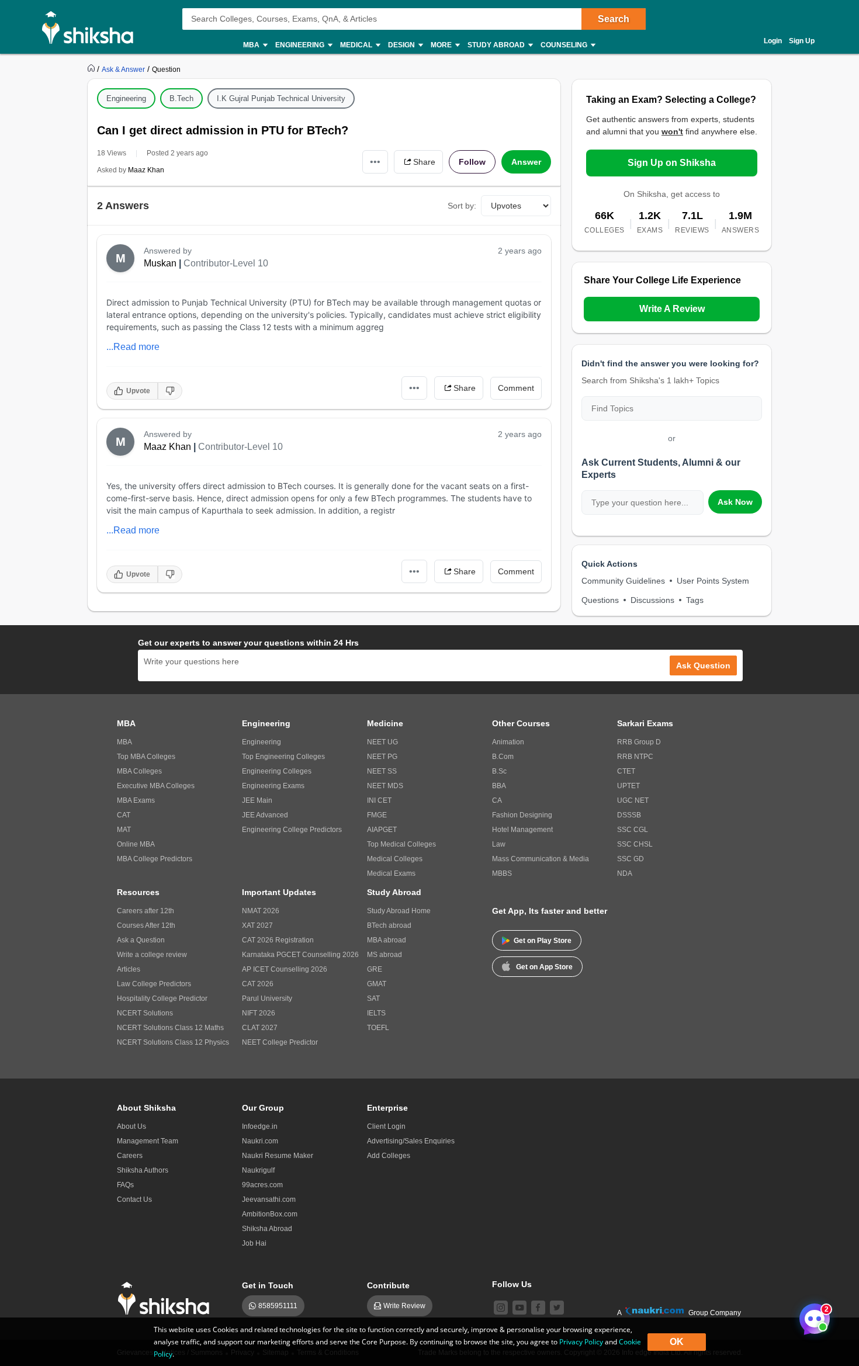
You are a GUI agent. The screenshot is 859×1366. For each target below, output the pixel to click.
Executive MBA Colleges (156, 786)
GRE (374, 969)
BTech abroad (389, 925)
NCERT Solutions (145, 1013)
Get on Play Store (542, 941)
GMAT (376, 984)
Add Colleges (388, 1156)
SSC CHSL (635, 844)
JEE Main (257, 800)
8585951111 (277, 1305)
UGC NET (633, 800)
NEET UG (382, 742)
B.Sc (499, 771)
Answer (526, 162)
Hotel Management (522, 830)
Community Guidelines (623, 580)
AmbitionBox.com (269, 1214)
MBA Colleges (139, 771)
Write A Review (672, 309)
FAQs (125, 1185)
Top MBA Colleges (146, 757)
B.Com (503, 757)
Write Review (404, 1305)
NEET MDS (385, 786)
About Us (131, 1126)
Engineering (126, 98)
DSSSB (629, 815)
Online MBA (136, 844)
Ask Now (735, 502)
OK (677, 1342)
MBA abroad (386, 940)
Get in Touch (267, 1285)
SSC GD (630, 859)
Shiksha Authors (142, 1170)
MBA (124, 742)
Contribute (388, 1285)
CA (497, 800)
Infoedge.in (260, 1126)
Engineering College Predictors (292, 830)
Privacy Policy (581, 1342)
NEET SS (382, 771)
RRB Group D (639, 742)
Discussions (652, 600)
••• (375, 162)
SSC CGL (632, 830)
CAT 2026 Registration (278, 940)
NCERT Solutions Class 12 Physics (173, 1042)
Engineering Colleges (276, 771)
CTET (626, 771)
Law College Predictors (154, 984)
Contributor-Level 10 (225, 263)
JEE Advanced (265, 815)
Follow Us (512, 1284)
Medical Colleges (394, 859)
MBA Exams (136, 800)
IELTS (376, 1013)
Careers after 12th (145, 911)
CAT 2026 (257, 984)
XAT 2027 (257, 925)
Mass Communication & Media (540, 859)
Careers (130, 1156)
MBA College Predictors (154, 859)
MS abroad (384, 955)
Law (498, 844)
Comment (516, 388)
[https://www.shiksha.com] (92, 69)
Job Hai (254, 1243)
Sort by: (462, 205)
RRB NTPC (635, 757)
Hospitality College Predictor (162, 998)
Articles (128, 969)
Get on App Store (544, 967)
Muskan (160, 263)
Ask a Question (141, 940)
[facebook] (538, 1308)
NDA (624, 873)
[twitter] (556, 1308)
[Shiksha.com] (92, 27)
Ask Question (703, 665)
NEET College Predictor (280, 1042)
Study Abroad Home (399, 911)
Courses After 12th (146, 925)
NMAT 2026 (260, 911)
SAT (373, 998)
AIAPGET (382, 830)
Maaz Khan (146, 170)
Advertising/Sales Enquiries (411, 1141)
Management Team (147, 1141)
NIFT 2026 (258, 1013)
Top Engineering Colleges (283, 757)
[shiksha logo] (167, 1298)
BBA (499, 786)
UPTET (628, 786)
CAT (123, 815)
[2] (811, 1315)
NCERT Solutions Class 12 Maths (170, 1028)
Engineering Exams (273, 786)
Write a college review (152, 955)
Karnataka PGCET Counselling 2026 (300, 955)
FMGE (377, 815)
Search (613, 19)
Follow (472, 162)
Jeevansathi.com (269, 1199)
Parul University (267, 998)
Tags (695, 600)
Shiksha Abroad (267, 1229)
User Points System (713, 580)
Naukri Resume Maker (277, 1156)
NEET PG (382, 757)
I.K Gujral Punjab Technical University (281, 98)
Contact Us (134, 1199)
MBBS (502, 873)
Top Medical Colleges (401, 844)
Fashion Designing (522, 815)
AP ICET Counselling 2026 (284, 969)
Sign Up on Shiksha (672, 163)
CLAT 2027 (260, 1028)
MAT (124, 830)
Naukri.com (260, 1141)
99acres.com (262, 1185)
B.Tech (181, 98)
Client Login (386, 1126)
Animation (508, 742)
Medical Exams (391, 873)
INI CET (379, 800)
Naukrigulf (258, 1170)
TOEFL (378, 1028)
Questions (600, 600)
